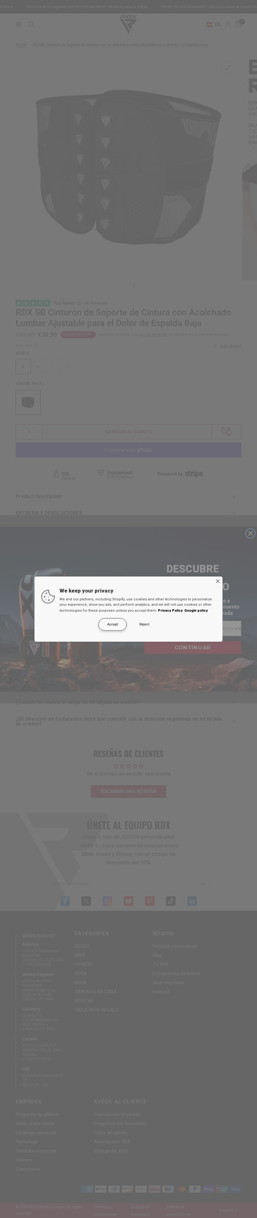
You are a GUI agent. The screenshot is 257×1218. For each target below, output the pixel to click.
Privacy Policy (170, 611)
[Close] (218, 581)
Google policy (196, 611)
